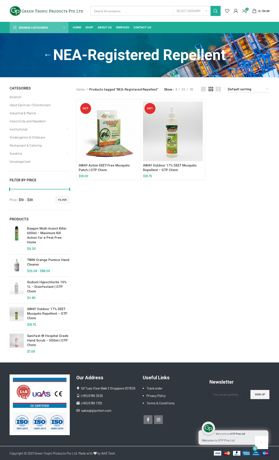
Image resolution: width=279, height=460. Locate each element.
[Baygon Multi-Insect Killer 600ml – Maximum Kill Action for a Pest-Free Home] (17, 238)
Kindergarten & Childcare (27, 137)
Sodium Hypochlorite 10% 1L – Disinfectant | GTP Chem (47, 286)
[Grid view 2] (203, 89)
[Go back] (47, 55)
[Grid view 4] (218, 89)
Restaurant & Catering (26, 145)
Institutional (18, 129)
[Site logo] (48, 10)
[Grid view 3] (211, 89)
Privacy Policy (156, 396)
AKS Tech (108, 453)
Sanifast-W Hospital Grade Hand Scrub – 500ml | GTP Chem (47, 340)
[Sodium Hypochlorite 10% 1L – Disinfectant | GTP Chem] (17, 290)
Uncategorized (20, 161)
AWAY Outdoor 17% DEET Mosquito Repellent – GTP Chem (47, 313)
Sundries (16, 153)
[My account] (235, 11)
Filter (62, 199)
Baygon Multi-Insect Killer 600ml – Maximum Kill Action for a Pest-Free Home (47, 235)
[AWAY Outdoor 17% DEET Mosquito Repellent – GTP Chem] (17, 317)
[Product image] (173, 131)
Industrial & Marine (23, 113)
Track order (154, 388)
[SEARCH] (216, 11)
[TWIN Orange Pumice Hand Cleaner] (17, 265)
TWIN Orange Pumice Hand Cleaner (48, 262)
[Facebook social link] (148, 419)
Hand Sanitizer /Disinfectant (30, 105)
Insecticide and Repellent (28, 121)
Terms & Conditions (160, 403)
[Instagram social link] (158, 419)
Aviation (15, 97)
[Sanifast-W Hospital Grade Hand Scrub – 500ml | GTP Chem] (17, 344)
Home (80, 89)
